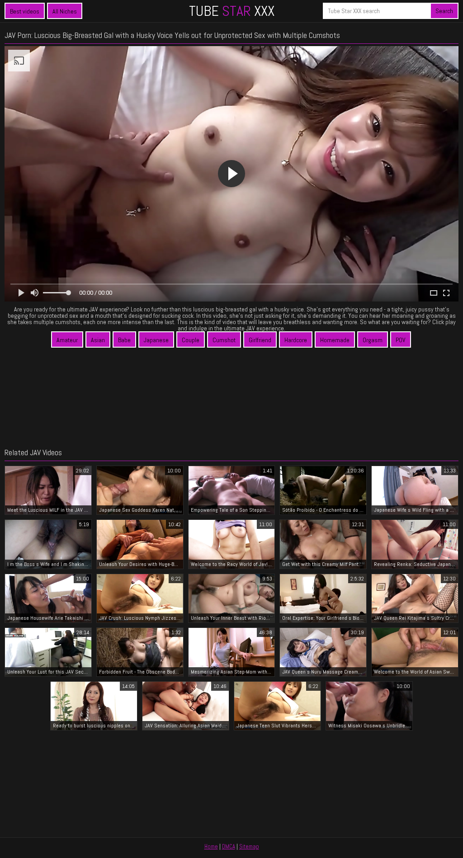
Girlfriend (260, 340)
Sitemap (249, 846)
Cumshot (224, 340)
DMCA (228, 846)
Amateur (67, 340)
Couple (190, 340)
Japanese (156, 340)
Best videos (24, 11)
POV (401, 340)
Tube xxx (231, 11)
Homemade (335, 340)
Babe (124, 340)
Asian (98, 340)
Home (211, 846)
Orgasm (373, 340)
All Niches (64, 11)
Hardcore (295, 340)
